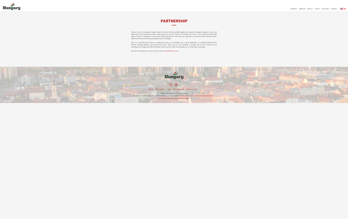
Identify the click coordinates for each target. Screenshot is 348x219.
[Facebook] (171, 84)
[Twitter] (176, 84)
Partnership (160, 89)
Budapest (294, 8)
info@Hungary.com (171, 51)
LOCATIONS (325, 8)
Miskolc (310, 8)
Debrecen (302, 8)
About (150, 89)
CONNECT (334, 8)
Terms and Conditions (175, 89)
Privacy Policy (192, 89)
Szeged (317, 8)
